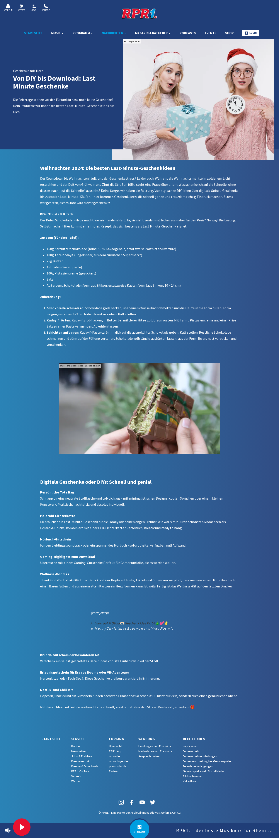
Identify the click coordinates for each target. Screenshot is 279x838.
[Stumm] (7, 830)
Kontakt (46, 10)
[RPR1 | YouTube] (142, 802)
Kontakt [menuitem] (76, 746)
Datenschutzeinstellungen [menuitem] (200, 756)
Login (253, 32)
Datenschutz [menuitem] (191, 751)
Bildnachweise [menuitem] (192, 776)
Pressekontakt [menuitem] (81, 761)
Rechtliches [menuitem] (194, 739)
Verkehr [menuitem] (76, 776)
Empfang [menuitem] (116, 739)
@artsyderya (99, 613)
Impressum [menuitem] (190, 746)
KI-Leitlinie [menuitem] (189, 781)
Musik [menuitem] (56, 33)
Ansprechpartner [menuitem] (149, 756)
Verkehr (8, 10)
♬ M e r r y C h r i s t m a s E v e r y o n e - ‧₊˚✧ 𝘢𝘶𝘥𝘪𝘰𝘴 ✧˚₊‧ (132, 628)
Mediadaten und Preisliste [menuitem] (155, 751)
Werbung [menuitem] (146, 739)
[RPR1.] (139, 13)
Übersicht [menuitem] (115, 746)
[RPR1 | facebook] (131, 802)
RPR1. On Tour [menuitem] (80, 771)
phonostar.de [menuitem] (117, 766)
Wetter (21, 10)
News (33, 10)
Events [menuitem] (210, 33)
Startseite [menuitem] (33, 33)
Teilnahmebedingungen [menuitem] (198, 766)
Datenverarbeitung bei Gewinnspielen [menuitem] (207, 761)
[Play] (22, 827)
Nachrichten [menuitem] (113, 33)
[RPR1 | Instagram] (121, 802)
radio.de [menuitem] (114, 756)
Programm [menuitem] (81, 33)
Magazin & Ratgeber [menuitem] (151, 33)
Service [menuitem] (78, 739)
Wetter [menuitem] (75, 781)
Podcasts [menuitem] (188, 33)
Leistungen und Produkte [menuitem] (154, 746)
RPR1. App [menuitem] (115, 751)
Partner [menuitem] (114, 771)
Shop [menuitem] (229, 33)
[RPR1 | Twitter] (152, 802)
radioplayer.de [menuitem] (118, 761)
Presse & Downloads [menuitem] (85, 766)
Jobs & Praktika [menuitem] (81, 756)
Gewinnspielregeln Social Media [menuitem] (203, 771)
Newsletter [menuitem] (78, 751)
